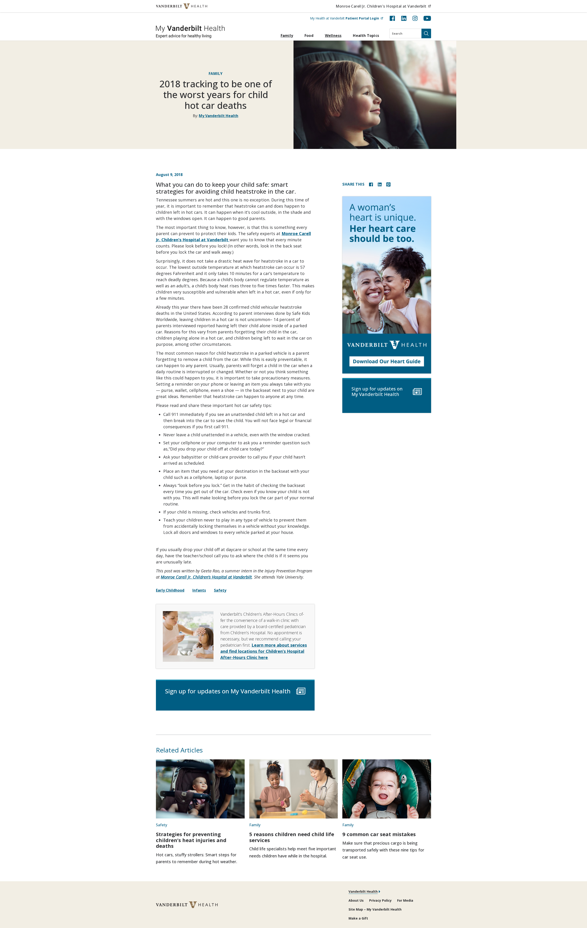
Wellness (333, 35)
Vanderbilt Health (363, 891)
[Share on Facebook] (371, 184)
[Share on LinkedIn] (380, 184)
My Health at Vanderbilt (346, 18)
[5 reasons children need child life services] (293, 788)
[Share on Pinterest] (388, 184)
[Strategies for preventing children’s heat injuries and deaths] (200, 788)
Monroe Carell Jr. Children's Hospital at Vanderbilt (383, 6)
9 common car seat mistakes (379, 834)
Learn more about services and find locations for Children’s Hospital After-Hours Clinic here (263, 651)
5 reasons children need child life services (291, 837)
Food (309, 35)
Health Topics (366, 35)
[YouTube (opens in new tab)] (427, 18)
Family (287, 35)
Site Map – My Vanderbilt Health (375, 909)
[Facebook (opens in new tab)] (392, 18)
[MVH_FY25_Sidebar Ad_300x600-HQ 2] (386, 284)
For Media (405, 900)
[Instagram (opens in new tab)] (415, 18)
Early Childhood (170, 590)
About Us (356, 900)
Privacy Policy (380, 900)
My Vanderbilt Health (218, 115)
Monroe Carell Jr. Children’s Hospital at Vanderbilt (206, 577)
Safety (220, 590)
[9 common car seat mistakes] (386, 788)
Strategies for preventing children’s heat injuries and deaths (191, 840)
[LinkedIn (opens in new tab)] (404, 18)
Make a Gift (358, 918)
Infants (199, 590)
